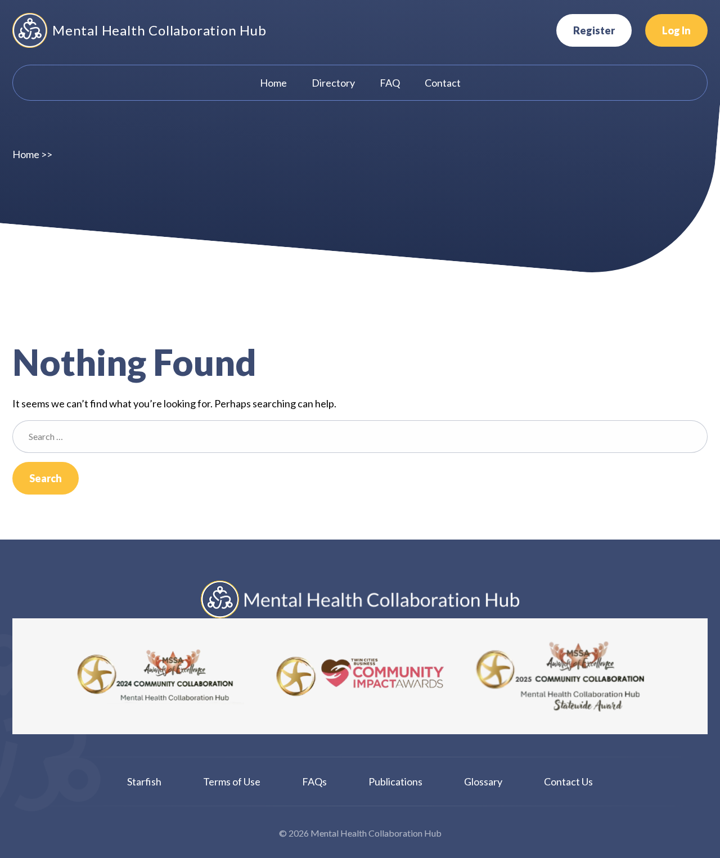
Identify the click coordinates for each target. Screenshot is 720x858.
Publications (395, 781)
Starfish (144, 781)
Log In (676, 30)
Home (25, 154)
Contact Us (568, 781)
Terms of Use (231, 781)
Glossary (483, 781)
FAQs (314, 781)
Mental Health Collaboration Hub (159, 30)
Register (594, 30)
